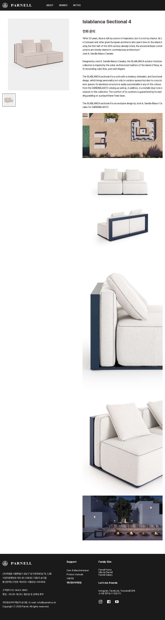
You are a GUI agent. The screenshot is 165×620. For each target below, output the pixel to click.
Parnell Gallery (105, 575)
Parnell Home (105, 569)
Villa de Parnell (105, 572)
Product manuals (75, 574)
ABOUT (49, 5)
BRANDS (63, 5)
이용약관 (70, 578)
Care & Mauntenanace (78, 570)
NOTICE (77, 5)
